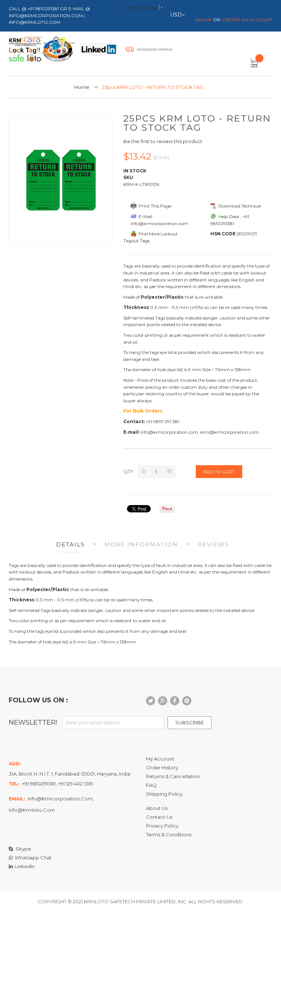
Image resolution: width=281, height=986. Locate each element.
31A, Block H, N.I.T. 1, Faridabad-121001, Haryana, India (69, 774)
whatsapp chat (33, 857)
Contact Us (159, 817)
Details (70, 544)
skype (23, 849)
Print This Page (153, 206)
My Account (160, 759)
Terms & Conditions (168, 834)
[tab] (68, 544)
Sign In (203, 19)
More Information (141, 544)
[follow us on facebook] (174, 700)
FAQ (151, 785)
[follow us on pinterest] (186, 700)
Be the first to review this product (162, 141)
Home (81, 87)
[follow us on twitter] (150, 700)
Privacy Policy (162, 826)
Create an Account (247, 19)
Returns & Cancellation (173, 776)
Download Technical (238, 206)
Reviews (213, 544)
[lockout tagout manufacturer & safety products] (42, 50)
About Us (157, 808)
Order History (162, 767)
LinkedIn (25, 866)
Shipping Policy (164, 794)
